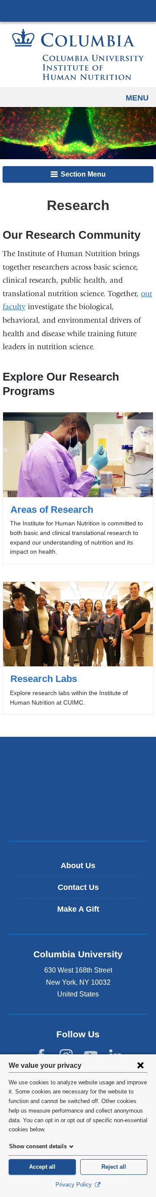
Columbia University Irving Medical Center (78, 10)
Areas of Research (78, 488)
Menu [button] (137, 98)
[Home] (78, 54)
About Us (78, 865)
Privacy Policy (74, 1184)
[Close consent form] (140, 1065)
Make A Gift (78, 909)
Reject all (113, 1167)
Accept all (42, 1167)
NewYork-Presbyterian (78, 788)
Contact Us (78, 887)
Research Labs (78, 648)
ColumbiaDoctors (78, 816)
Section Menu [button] (82, 174)
